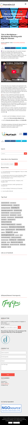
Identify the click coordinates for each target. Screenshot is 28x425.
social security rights (5, 237)
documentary (13, 215)
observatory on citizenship (16, 227)
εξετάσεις (22, 244)
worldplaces (21, 239)
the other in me (4, 239)
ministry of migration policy (8, 224)
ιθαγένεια (3, 247)
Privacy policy (16, 422)
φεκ (9, 247)
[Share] (10, 48)
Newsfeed (22, 42)
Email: (2, 327)
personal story (10, 229)
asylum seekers (13, 202)
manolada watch (11, 219)
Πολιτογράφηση (5, 244)
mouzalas (18, 224)
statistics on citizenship (16, 237)
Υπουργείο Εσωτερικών (14, 244)
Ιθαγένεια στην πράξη (17, 242)
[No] (26, 420)
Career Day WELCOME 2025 (7, 191)
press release (20, 229)
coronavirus (18, 210)
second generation (7, 235)
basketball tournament (6, 205)
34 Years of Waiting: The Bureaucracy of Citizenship (12, 188)
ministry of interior (6, 222)
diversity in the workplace (15, 212)
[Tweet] (21, 48)
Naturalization (4, 227)
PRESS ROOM (3, 43)
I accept (10, 422)
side (21, 235)
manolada (3, 219)
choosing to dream (5, 207)
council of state (5, 212)
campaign (16, 205)
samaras (16, 232)
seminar (17, 235)
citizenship (15, 208)
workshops (12, 239)
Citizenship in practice (7, 210)
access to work (5, 202)
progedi (3, 232)
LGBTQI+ (3, 242)
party (2, 229)
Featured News (16, 42)
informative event (10, 217)
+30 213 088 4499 (5, 384)
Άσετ (8, 242)
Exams (19, 215)
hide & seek (3, 217)
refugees (9, 232)
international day (19, 217)
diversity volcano (5, 215)
